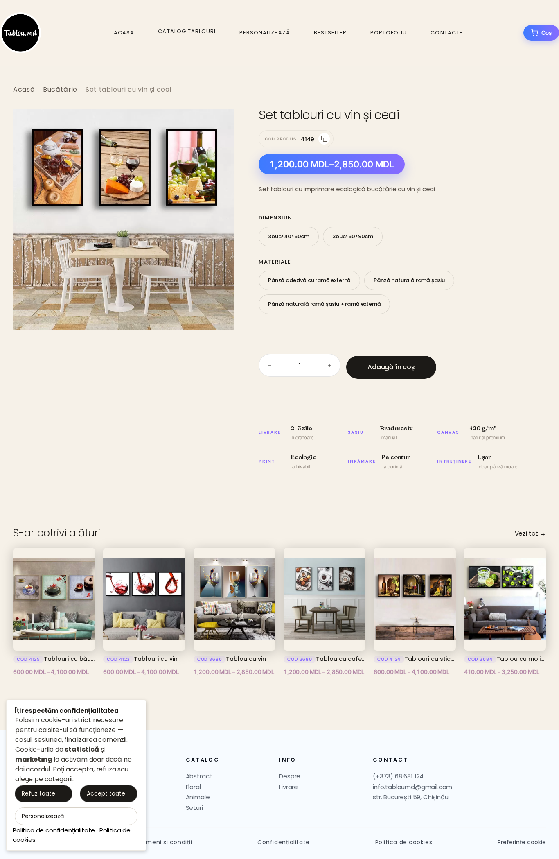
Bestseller (330, 32)
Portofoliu (388, 32)
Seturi (194, 807)
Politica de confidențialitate (54, 830)
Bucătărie (60, 89)
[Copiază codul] (324, 139)
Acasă (24, 89)
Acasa (124, 32)
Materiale (275, 262)
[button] (219, 123)
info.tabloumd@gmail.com (412, 786)
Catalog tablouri (187, 31)
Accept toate (106, 793)
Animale (198, 797)
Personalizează (264, 32)
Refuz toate (38, 793)
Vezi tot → (530, 533)
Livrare (288, 786)
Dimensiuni (276, 218)
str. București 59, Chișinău (411, 797)
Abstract (199, 776)
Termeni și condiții (164, 842)
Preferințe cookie (522, 842)
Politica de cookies (404, 842)
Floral (193, 786)
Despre (289, 776)
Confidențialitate (283, 842)
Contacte (446, 32)
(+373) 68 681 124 (398, 776)
